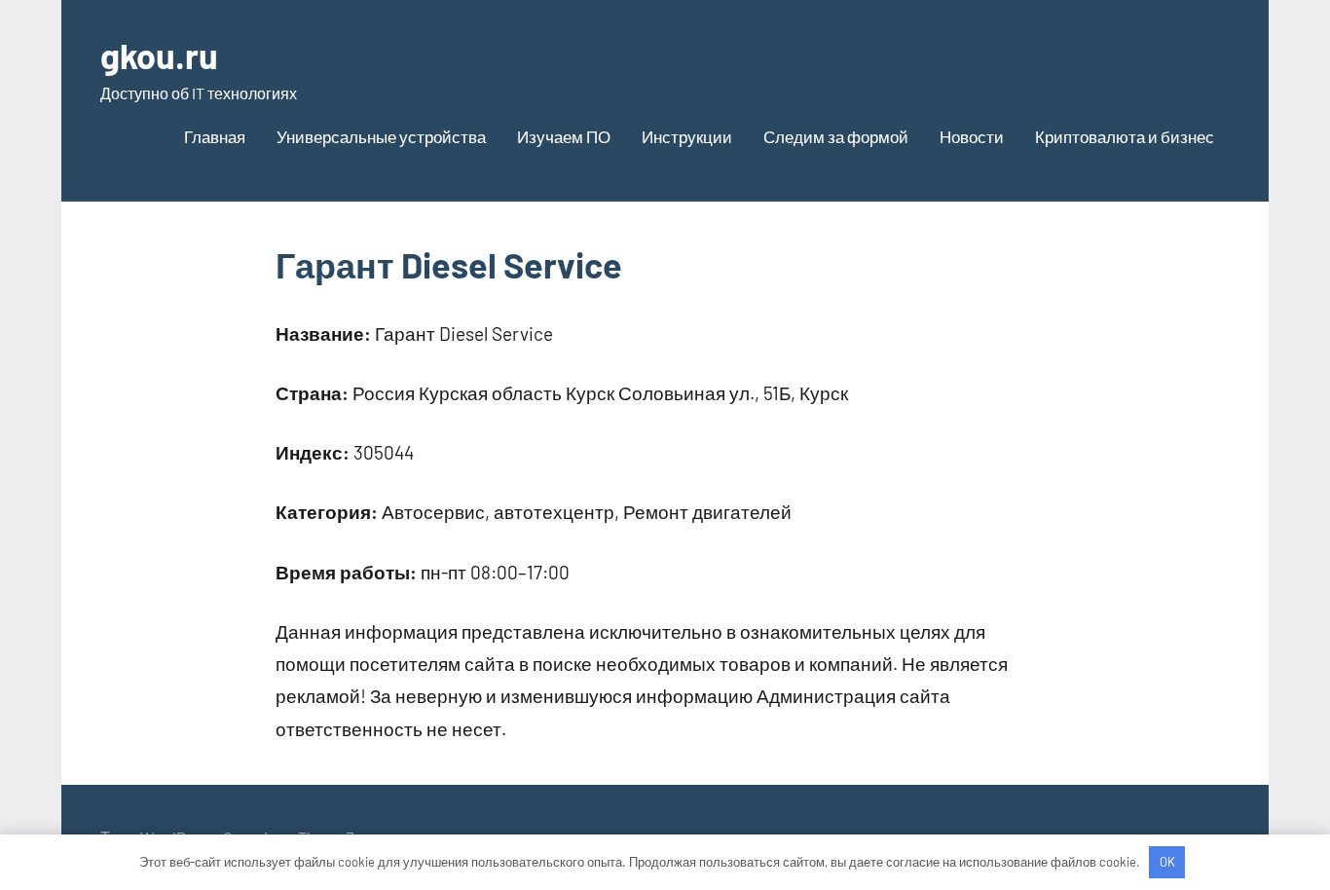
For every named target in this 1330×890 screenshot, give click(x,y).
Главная (214, 136)
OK (1167, 862)
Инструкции (687, 136)
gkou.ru (159, 55)
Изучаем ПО (563, 136)
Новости (972, 136)
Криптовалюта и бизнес (1124, 136)
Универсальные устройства (381, 136)
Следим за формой (835, 136)
